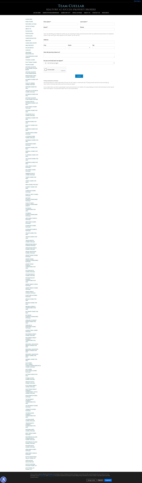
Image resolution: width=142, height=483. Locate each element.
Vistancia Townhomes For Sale (31, 209)
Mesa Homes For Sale (32, 184)
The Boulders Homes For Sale (30, 420)
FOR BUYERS (29, 31)
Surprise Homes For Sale (32, 129)
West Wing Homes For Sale (31, 433)
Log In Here (37, 13)
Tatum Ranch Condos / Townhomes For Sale (31, 401)
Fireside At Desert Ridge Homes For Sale (31, 321)
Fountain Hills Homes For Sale (30, 114)
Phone (82, 27)
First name (47, 21)
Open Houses (29, 33)
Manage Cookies (91, 480)
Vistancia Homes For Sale (32, 94)
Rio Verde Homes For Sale (31, 170)
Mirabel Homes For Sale (31, 359)
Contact (28, 50)
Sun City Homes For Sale (31, 125)
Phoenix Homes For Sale (31, 111)
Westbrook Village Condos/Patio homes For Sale (31, 438)
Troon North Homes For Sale (30, 241)
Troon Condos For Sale (31, 237)
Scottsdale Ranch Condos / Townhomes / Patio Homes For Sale (31, 391)
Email (46, 27)
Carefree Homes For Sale (32, 163)
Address (46, 39)
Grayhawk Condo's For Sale (31, 453)
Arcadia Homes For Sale (31, 303)
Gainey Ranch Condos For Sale (31, 292)
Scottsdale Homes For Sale (31, 107)
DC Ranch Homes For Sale (32, 80)
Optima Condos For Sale (31, 375)
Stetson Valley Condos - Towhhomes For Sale (31, 280)
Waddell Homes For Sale (31, 151)
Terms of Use (51, 475)
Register (28, 40)
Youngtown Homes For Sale (31, 133)
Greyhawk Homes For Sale (31, 222)
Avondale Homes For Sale (32, 140)
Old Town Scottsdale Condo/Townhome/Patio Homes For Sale (32, 365)
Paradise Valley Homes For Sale (30, 174)
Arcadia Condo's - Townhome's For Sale (31, 308)
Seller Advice (30, 47)
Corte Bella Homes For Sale (31, 296)
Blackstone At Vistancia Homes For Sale (32, 103)
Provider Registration (30, 53)
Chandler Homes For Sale (31, 191)
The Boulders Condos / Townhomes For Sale (31, 415)
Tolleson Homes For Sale (32, 159)
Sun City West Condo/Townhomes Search (31, 204)
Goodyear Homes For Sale (31, 144)
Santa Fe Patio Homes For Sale (30, 382)
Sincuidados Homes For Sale (31, 396)
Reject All (100, 480)
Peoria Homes (30, 64)
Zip (93, 45)
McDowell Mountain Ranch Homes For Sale (32, 355)
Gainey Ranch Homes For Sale (32, 288)
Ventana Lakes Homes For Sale (30, 430)
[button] (3, 479)
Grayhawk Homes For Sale (31, 450)
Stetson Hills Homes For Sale (30, 271)
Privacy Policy (43, 475)
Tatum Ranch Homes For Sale (32, 406)
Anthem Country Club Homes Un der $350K (31, 68)
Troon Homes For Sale (31, 233)
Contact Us (96, 13)
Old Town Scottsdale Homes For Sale (31, 371)
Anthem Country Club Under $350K (31, 72)
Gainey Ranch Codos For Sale (32, 284)
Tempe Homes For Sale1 (31, 181)
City (45, 45)
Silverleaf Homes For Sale (31, 226)
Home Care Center (31, 43)
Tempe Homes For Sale (31, 177)
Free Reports (30, 45)
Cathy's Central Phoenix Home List (31, 464)
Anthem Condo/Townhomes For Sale (31, 199)
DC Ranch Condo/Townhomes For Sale (31, 214)
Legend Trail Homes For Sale (32, 331)
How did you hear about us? (52, 52)
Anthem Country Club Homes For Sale (32, 98)
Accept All (108, 480)
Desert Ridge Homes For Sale (32, 256)
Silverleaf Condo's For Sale (31, 230)
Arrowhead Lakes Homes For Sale (31, 76)
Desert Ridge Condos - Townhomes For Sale (31, 266)
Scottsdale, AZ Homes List (30, 468)
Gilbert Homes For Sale (31, 187)
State (69, 45)
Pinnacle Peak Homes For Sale (30, 378)
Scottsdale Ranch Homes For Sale (31, 386)
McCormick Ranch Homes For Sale (31, 334)
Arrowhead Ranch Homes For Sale (31, 248)
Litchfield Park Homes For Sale (30, 137)
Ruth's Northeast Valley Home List (31, 457)
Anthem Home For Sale (31, 87)
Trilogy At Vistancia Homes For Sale (32, 91)
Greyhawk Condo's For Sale (31, 218)
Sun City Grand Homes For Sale (30, 83)
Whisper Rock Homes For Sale (30, 446)
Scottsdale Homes (31, 62)
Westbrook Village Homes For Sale (31, 442)
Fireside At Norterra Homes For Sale (31, 326)
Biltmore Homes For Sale (32, 312)
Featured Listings (31, 24)
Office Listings (77, 13)
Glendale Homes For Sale (32, 118)
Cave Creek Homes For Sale (31, 166)
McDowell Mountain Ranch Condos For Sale (32, 350)
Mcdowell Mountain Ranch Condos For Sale (32, 345)
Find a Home (29, 21)
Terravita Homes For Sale (31, 410)
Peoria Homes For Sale (31, 122)
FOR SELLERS (29, 36)
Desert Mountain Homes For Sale (31, 252)
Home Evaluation (31, 38)
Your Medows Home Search (32, 56)
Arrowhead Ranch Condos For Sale (31, 244)
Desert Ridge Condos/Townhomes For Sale (32, 260)
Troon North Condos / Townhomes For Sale (31, 425)
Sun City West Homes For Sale (32, 195)
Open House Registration (30, 461)
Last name (83, 21)
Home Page (29, 19)
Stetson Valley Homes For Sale (30, 274)
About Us (87, 13)
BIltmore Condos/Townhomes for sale (32, 316)
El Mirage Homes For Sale (32, 155)
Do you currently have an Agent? (53, 60)
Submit (79, 76)
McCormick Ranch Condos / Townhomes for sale (31, 339)
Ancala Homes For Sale (31, 299)
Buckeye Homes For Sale (31, 148)
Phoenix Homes (30, 60)
